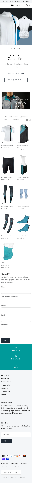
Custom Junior (5, 385)
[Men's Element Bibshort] (24, 164)
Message (4, 324)
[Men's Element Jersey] (8, 133)
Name (3, 287)
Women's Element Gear (16, 80)
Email (3, 315)
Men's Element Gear (16, 73)
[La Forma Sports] (16, 5)
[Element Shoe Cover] (24, 223)
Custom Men (5, 378)
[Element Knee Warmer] (24, 194)
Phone (3, 306)
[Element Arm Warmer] (8, 223)
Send (6, 340)
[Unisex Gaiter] (8, 253)
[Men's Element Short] (8, 164)
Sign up (7, 441)
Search (3, 395)
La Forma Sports (10, 477)
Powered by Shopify (20, 477)
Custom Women (6, 382)
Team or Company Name (9, 296)
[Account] (26, 5)
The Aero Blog (5, 391)
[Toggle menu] (2, 5)
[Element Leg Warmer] (8, 194)
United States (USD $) (10, 472)
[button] (13, 106)
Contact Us (4, 388)
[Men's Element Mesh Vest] (24, 133)
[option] (16, 100)
